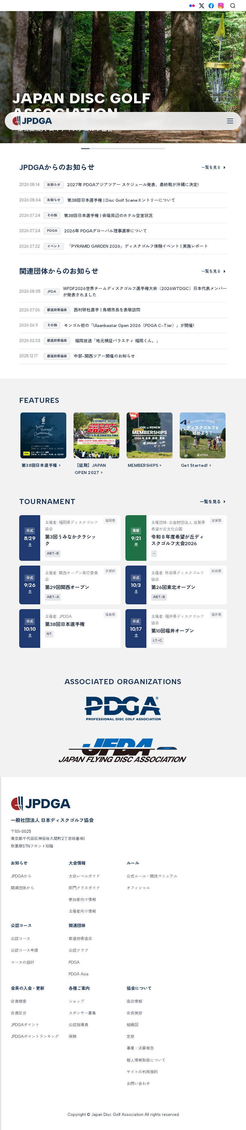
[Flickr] (192, 5)
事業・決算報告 (140, 1048)
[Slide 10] (161, 148)
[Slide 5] (119, 148)
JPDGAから (21, 876)
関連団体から (22, 888)
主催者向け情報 (82, 911)
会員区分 (18, 1013)
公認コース (21, 925)
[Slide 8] (144, 148)
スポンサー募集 (82, 1013)
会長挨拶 (134, 1013)
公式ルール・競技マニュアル (152, 876)
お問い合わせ (138, 1083)
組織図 (132, 1025)
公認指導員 (78, 1025)
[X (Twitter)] (201, 5)
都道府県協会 (80, 938)
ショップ (76, 1001)
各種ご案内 (79, 988)
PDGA (74, 962)
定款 (130, 1036)
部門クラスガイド (84, 888)
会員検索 (18, 1001)
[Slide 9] (152, 148)
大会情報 (77, 863)
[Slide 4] (110, 148)
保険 (72, 1036)
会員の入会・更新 (27, 988)
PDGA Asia (78, 974)
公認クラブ (78, 950)
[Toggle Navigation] (230, 121)
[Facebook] (211, 5)
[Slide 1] (85, 148)
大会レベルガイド (84, 876)
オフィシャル (138, 888)
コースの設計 (22, 962)
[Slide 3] (102, 148)
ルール (133, 863)
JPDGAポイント (25, 1025)
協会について (139, 988)
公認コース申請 (24, 950)
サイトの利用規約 (142, 1072)
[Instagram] (220, 5)
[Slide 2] (93, 148)
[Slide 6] (127, 148)
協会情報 (134, 1001)
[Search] (232, 5)
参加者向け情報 (82, 899)
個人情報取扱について (146, 1060)
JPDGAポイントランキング (35, 1036)
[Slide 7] (135, 148)
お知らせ (19, 863)
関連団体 (77, 925)
